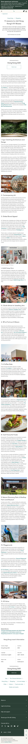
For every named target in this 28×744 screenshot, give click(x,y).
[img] (26, 1)
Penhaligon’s (19, 230)
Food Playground (15, 470)
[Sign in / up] (26, 11)
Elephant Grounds (21, 399)
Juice (23, 236)
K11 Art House (4, 569)
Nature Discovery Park (13, 505)
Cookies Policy (7, 742)
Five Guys (14, 443)
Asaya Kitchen (15, 462)
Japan (4, 732)
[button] (26, 738)
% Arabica (9, 368)
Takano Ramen (19, 446)
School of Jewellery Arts (15, 309)
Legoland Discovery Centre (10, 572)
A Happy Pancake (21, 440)
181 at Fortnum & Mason (20, 332)
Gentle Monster (18, 234)
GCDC (8, 237)
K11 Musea (4, 87)
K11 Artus (11, 607)
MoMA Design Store (19, 280)
